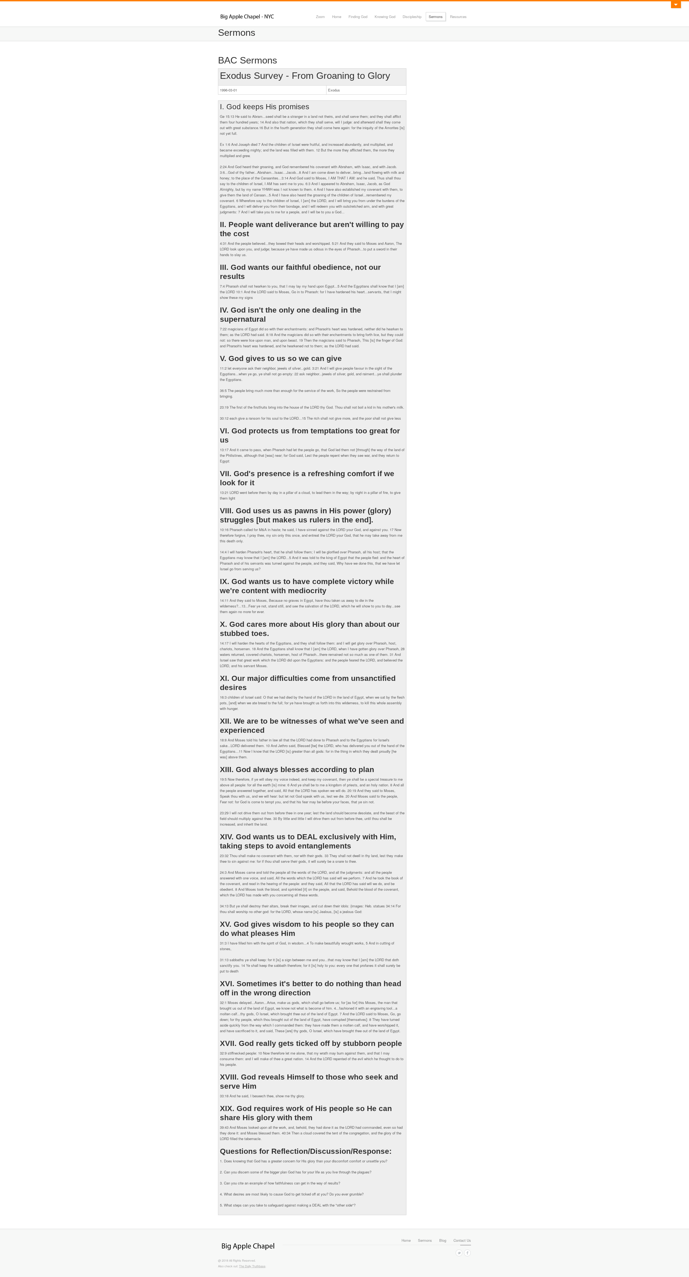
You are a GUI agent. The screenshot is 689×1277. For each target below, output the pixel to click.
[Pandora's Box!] (676, 5)
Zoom (320, 16)
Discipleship (412, 16)
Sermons (436, 16)
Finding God (358, 16)
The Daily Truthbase (252, 1266)
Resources (458, 16)
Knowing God (385, 16)
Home (336, 16)
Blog (442, 1240)
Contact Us (462, 1240)
